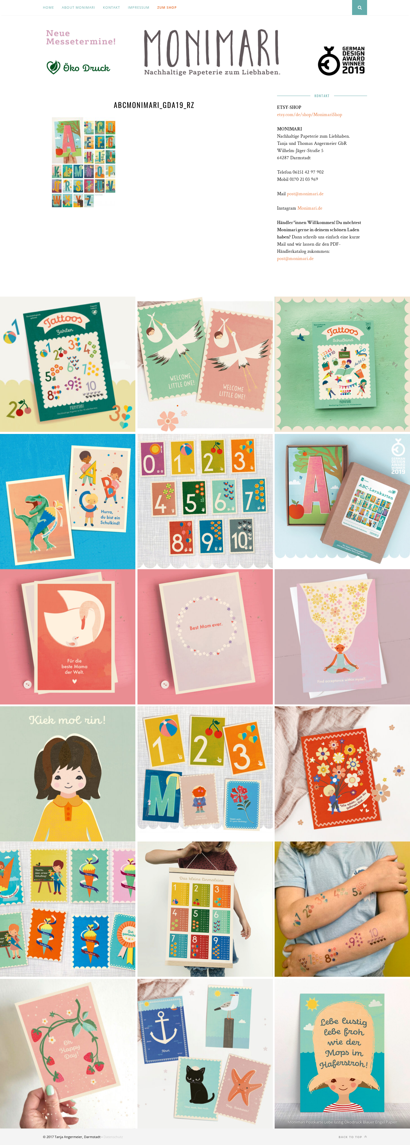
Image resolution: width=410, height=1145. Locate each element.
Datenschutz (113, 1137)
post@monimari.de (305, 194)
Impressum (138, 7)
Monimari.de (309, 208)
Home (48, 7)
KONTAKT (111, 7)
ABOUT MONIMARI (78, 7)
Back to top (351, 1137)
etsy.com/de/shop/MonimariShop (309, 115)
